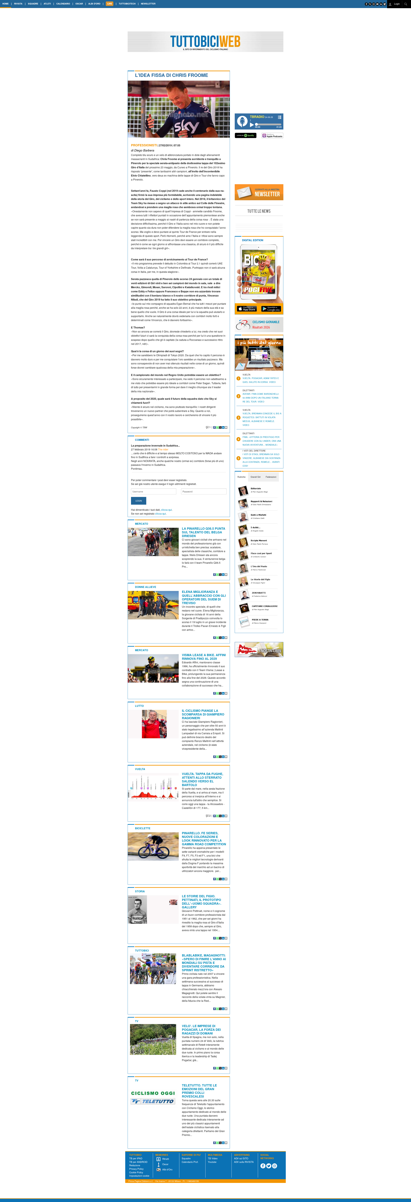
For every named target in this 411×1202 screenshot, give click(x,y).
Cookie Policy (136, 1172)
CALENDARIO (63, 3)
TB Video (213, 1158)
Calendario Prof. (190, 1161)
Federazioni (271, 476)
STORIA (140, 891)
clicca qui (166, 510)
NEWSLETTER (148, 3)
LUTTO (139, 706)
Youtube (212, 1161)
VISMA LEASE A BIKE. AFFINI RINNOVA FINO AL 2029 (204, 657)
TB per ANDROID (138, 1161)
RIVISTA (18, 3)
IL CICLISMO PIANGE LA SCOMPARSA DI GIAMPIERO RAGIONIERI (203, 714)
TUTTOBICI (142, 950)
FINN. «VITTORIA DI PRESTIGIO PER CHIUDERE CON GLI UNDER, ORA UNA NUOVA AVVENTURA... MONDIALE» (262, 440)
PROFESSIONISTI (144, 145)
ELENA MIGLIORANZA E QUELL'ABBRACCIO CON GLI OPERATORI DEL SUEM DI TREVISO (204, 597)
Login (397, 3)
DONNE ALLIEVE (145, 587)
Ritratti (165, 1158)
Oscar (165, 1164)
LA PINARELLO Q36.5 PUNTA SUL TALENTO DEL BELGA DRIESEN (203, 532)
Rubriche (241, 476)
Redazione (134, 1165)
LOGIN (139, 500)
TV (136, 1021)
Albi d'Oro (167, 1169)
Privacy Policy (136, 1168)
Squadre (186, 1158)
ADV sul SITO (241, 1158)
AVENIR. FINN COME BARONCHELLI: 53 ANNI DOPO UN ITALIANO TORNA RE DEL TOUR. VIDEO (261, 397)
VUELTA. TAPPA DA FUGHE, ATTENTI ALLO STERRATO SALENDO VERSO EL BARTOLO (202, 779)
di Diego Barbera (142, 150)
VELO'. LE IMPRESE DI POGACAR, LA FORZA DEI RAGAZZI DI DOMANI (201, 1029)
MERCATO (141, 524)
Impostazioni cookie (139, 1175)
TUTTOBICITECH (127, 3)
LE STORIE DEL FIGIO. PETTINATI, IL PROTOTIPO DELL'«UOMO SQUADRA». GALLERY (201, 901)
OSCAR (79, 3)
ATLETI (47, 3)
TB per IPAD (135, 1158)
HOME (5, 3)
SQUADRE (33, 3)
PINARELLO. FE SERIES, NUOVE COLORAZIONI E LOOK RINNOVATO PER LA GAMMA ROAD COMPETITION (204, 838)
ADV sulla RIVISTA (244, 1161)
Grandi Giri (256, 476)
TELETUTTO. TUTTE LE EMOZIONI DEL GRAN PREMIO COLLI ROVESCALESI (199, 1091)
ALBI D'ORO (94, 3)
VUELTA (140, 769)
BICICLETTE (142, 828)
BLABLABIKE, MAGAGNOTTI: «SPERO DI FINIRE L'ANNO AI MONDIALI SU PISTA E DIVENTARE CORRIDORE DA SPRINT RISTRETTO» (204, 962)
